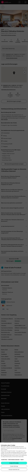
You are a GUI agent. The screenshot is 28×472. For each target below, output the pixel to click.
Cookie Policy (4, 459)
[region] (14, 457)
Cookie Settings (14, 466)
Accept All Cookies (14, 463)
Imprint (22, 459)
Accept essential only (14, 469)
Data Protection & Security (13, 459)
